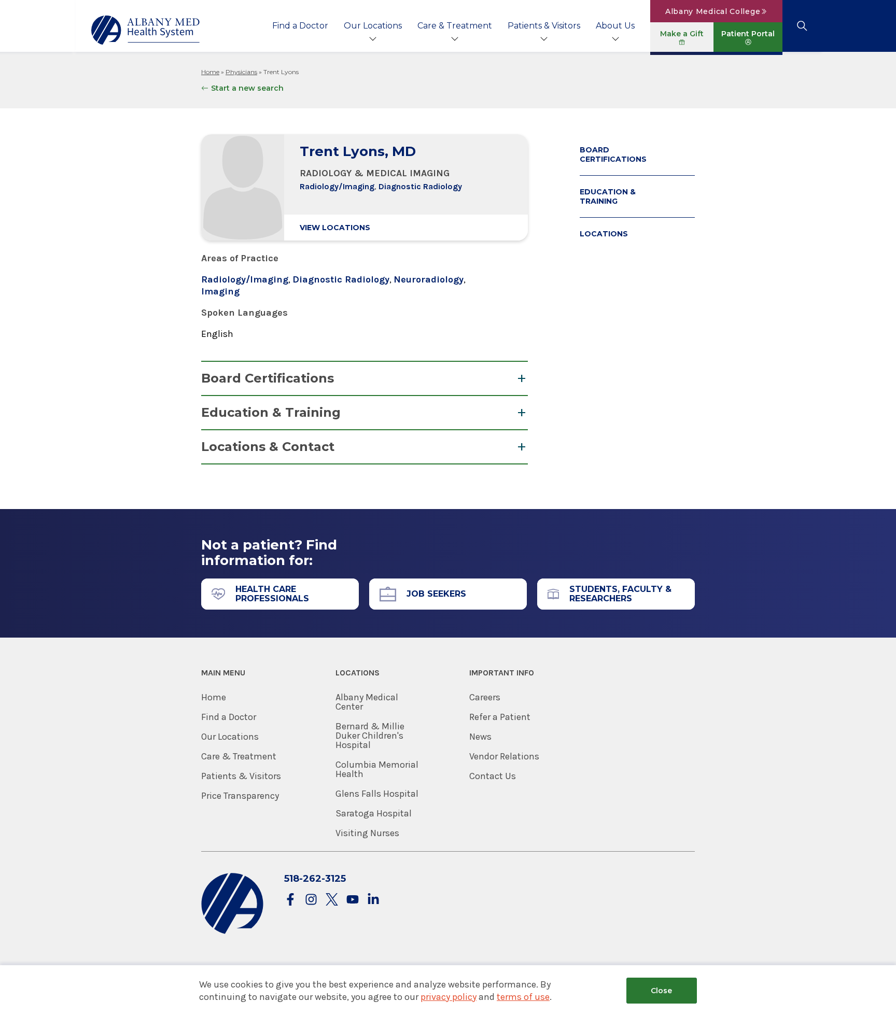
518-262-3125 (315, 878)
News (480, 736)
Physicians (241, 72)
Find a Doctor (300, 26)
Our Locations (373, 26)
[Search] (801, 26)
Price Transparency (240, 795)
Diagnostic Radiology (420, 186)
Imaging (220, 291)
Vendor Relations (504, 756)
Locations (604, 233)
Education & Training (271, 412)
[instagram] (311, 900)
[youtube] (352, 900)
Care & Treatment (454, 26)
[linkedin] (373, 900)
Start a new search (247, 88)
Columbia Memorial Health (376, 769)
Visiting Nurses (367, 833)
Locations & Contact (267, 446)
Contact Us (492, 776)
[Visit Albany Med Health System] (232, 932)
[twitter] (332, 900)
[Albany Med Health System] (145, 30)
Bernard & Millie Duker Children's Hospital (369, 736)
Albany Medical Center (366, 702)
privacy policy (449, 997)
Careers (484, 697)
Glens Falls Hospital (376, 793)
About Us (615, 26)
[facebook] (290, 900)
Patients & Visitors (544, 26)
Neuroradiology (429, 279)
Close (661, 990)
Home (210, 72)
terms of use (523, 997)
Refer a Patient (499, 717)
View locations (335, 227)
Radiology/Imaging (337, 186)
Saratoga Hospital (373, 813)
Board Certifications (267, 378)
